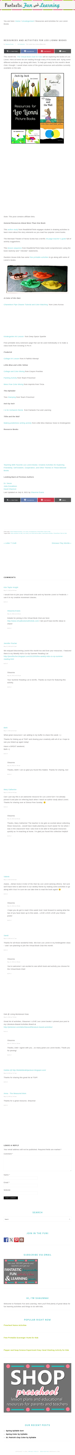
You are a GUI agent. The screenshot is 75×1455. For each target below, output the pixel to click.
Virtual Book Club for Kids (43, 531)
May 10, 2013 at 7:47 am (10, 1073)
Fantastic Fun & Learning (37, 7)
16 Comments (21, 44)
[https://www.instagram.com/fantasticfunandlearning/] (21, 1239)
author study (13, 230)
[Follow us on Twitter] (11, 1239)
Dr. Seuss (8, 483)
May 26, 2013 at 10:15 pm (14, 675)
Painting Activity (10, 378)
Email (7, 1182)
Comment (8, 1154)
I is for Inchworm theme (13, 410)
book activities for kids (17, 533)
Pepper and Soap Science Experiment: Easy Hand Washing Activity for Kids (36, 1350)
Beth (6, 728)
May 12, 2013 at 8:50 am (10, 879)
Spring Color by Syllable (16, 1434)
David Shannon (10, 489)
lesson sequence (15, 248)
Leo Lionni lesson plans (35, 533)
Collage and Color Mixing (14, 371)
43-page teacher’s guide (56, 239)
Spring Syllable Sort (15, 1431)
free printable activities (39, 257)
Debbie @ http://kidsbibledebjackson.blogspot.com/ (25, 1070)
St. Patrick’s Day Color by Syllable (21, 1437)
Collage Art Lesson (11, 359)
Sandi (6, 936)
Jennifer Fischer (10, 643)
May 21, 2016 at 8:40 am (10, 590)
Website (7, 1190)
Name (7, 1175)
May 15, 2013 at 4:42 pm (10, 792)
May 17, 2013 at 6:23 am (10, 730)
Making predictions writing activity (18, 423)
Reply (6, 602)
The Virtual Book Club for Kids (29, 57)
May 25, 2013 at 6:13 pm (10, 646)
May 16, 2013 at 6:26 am (13, 818)
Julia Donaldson (10, 486)
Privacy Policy (34, 1451)
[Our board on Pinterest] (16, 1239)
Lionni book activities (47, 533)
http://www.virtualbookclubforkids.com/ (23, 621)
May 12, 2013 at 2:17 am (10, 938)
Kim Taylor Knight (11, 587)
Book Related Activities (16, 531)
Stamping (12, 397)
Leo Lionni (25, 531)
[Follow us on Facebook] (6, 1239)
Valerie (6, 877)
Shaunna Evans (37, 492)
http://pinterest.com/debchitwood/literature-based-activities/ (28, 1027)
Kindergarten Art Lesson (14, 336)
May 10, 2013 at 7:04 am (10, 1096)
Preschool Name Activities (15, 1325)
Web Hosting (44, 1451)
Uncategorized (33, 531)
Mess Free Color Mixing (13, 384)
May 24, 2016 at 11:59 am (14, 613)
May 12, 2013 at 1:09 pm (13, 906)
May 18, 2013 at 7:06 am (13, 765)
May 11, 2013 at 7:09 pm (10, 1017)
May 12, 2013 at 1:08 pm (13, 962)
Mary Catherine (10, 790)
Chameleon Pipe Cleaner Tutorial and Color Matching (26, 305)
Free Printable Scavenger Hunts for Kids (21, 1338)
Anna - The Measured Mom (15, 1093)
